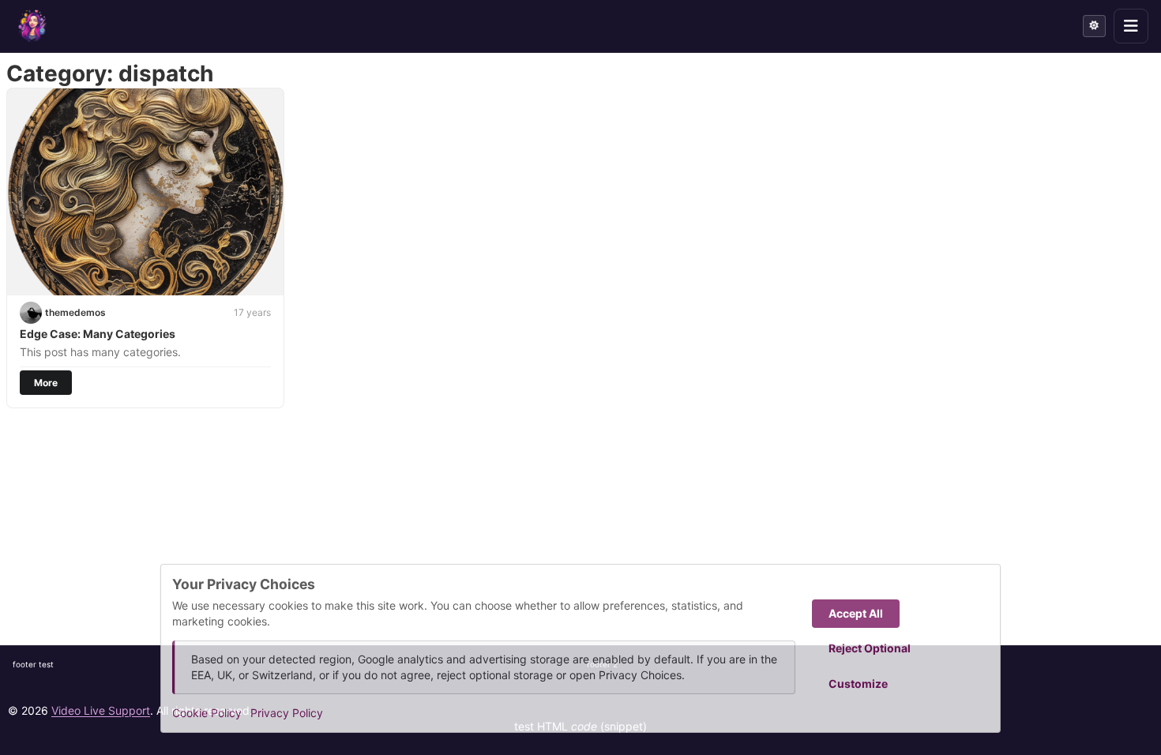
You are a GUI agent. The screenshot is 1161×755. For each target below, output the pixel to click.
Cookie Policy (207, 712)
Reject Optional (869, 648)
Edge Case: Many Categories (97, 333)
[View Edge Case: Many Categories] (145, 191)
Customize (858, 683)
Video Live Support (100, 710)
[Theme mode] (1094, 26)
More (46, 383)
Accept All (855, 613)
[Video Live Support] (32, 26)
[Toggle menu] (1131, 26)
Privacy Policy (286, 712)
